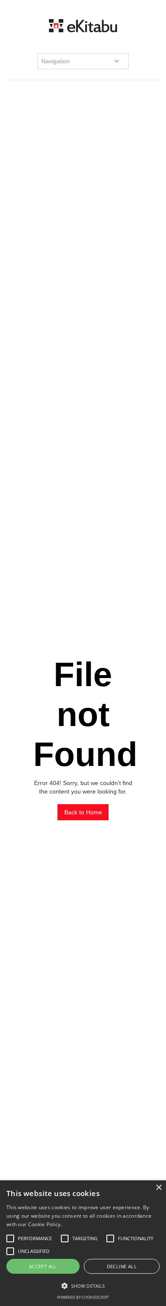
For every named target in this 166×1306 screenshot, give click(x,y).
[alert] (83, 1243)
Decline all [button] (122, 1266)
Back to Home (83, 812)
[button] (83, 61)
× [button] (158, 1188)
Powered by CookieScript (83, 1297)
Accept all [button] (43, 1266)
